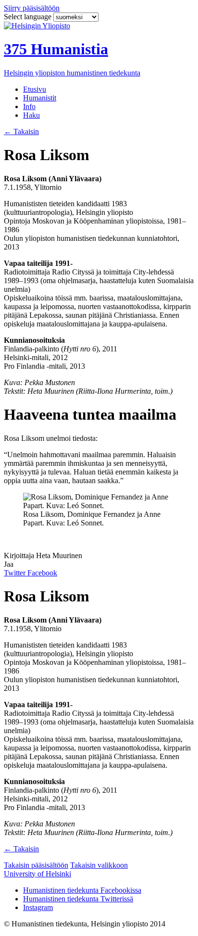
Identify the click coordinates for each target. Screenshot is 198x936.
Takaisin (21, 131)
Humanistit (39, 98)
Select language (28, 16)
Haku (31, 115)
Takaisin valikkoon (99, 865)
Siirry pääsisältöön (32, 8)
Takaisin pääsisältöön (36, 865)
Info (29, 106)
